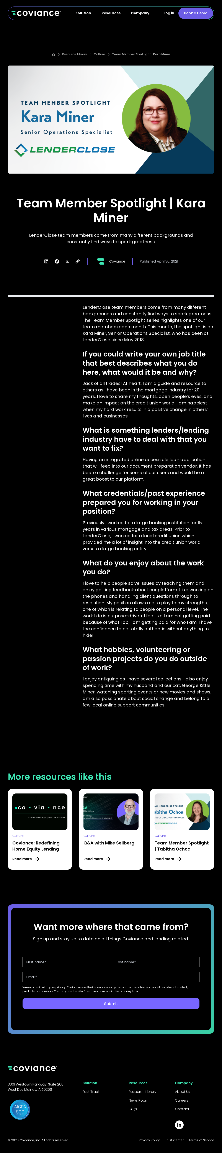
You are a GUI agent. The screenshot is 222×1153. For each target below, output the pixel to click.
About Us (182, 1091)
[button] (83, 13)
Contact (182, 1109)
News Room (139, 1100)
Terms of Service (201, 1140)
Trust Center (174, 1140)
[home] (36, 13)
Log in (169, 13)
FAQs (133, 1109)
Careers (181, 1100)
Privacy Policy (149, 1140)
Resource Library (142, 1091)
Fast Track (91, 1091)
